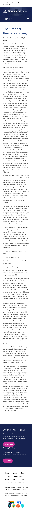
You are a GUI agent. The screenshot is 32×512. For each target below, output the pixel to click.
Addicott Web (23, 495)
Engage (21, 479)
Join (22, 473)
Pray (8, 476)
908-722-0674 (6, 5)
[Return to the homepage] (16, 11)
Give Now (8, 461)
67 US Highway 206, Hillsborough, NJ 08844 (14, 2)
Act (13, 479)
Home (6, 473)
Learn (6, 479)
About (15, 473)
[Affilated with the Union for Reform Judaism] (19, 502)
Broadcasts (18, 476)
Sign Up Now (9, 444)
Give (10, 483)
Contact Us (19, 483)
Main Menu (7, 19)
